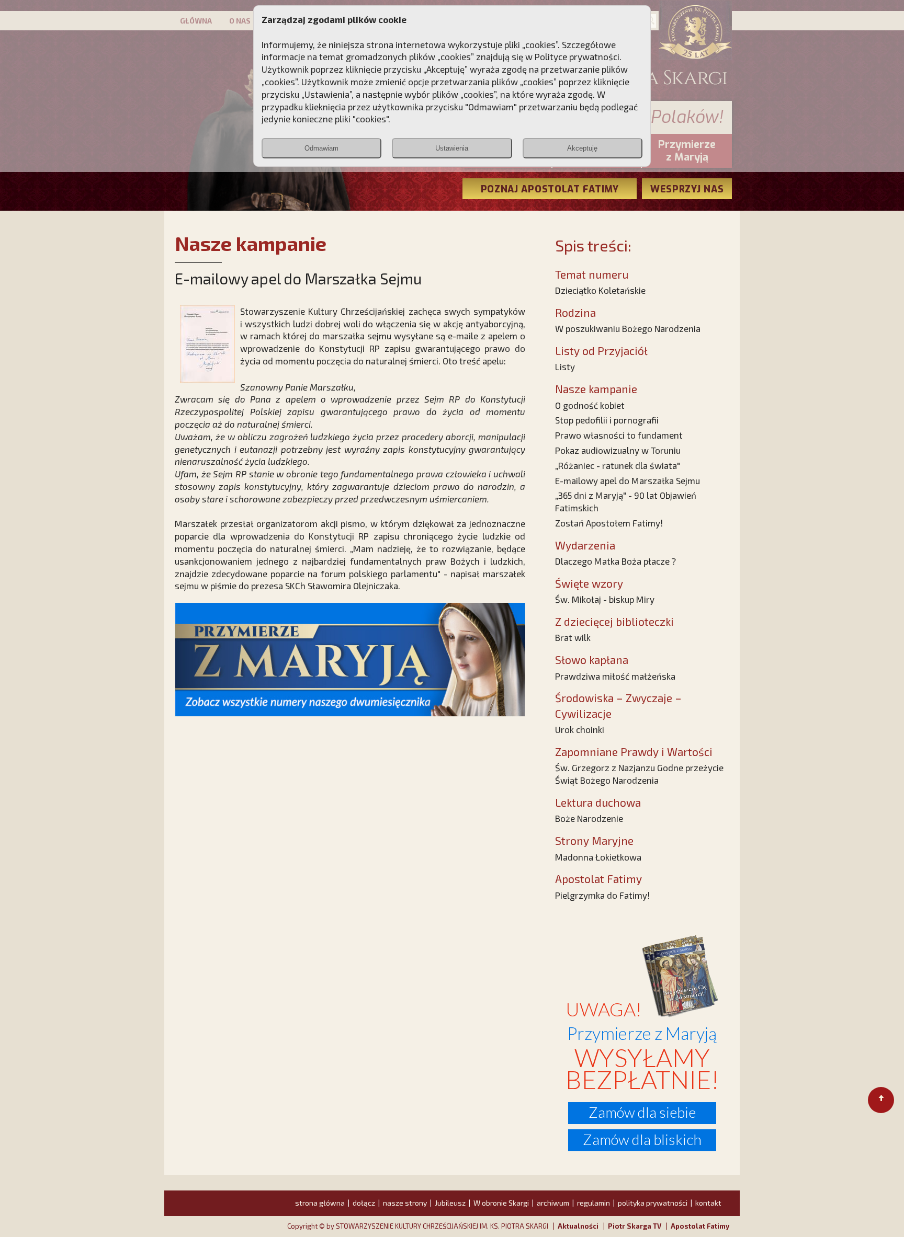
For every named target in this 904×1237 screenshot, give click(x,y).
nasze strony (405, 1202)
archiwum (553, 1202)
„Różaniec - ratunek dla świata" (617, 465)
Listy (565, 366)
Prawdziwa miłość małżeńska (615, 676)
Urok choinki (579, 729)
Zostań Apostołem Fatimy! (609, 523)
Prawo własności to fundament (619, 435)
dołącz (364, 1202)
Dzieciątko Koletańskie (600, 290)
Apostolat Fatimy (700, 1226)
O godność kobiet (590, 405)
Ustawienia (451, 148)
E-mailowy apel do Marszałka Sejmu (627, 480)
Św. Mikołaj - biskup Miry (604, 599)
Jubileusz (450, 1202)
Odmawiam (321, 148)
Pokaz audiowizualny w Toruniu (618, 450)
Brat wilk (573, 637)
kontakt (708, 1202)
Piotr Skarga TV (634, 1226)
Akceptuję (582, 148)
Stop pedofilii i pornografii (607, 420)
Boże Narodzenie (589, 818)
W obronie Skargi (501, 1202)
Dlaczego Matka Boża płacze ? (615, 561)
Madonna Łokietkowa (598, 857)
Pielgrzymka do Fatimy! (602, 895)
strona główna (320, 1202)
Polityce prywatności (577, 56)
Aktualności (578, 1226)
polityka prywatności (652, 1202)
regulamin (593, 1202)
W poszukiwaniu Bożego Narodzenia (627, 328)
